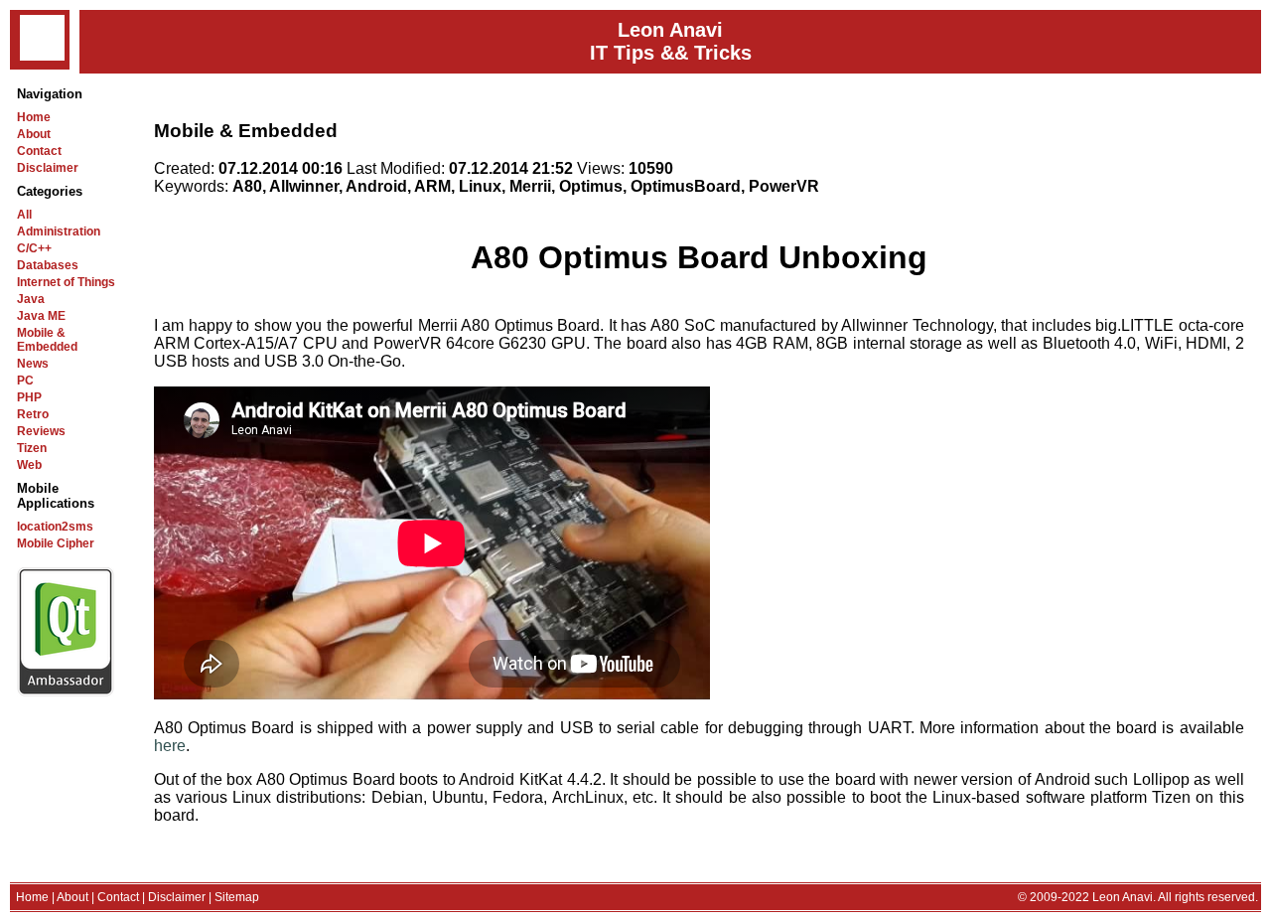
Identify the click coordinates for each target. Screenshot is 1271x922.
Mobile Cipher (55, 543)
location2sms (55, 527)
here (170, 745)
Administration (58, 231)
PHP (29, 397)
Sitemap (236, 897)
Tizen (32, 448)
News (33, 364)
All (24, 215)
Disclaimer (47, 168)
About (34, 134)
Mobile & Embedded (47, 340)
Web (29, 465)
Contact (39, 151)
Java (31, 299)
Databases (47, 265)
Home (34, 117)
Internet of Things (66, 282)
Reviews (41, 431)
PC (25, 380)
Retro (33, 414)
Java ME (41, 316)
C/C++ (34, 248)
